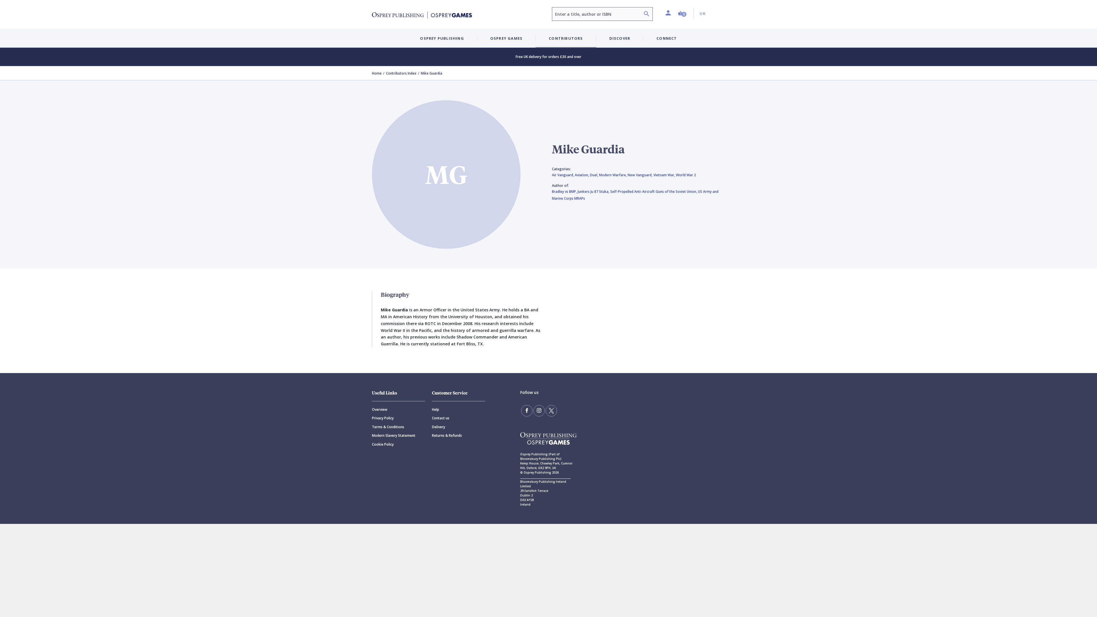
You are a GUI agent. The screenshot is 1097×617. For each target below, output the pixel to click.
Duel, (594, 175)
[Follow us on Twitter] (551, 410)
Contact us (440, 418)
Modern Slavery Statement (393, 435)
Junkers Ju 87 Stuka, (594, 191)
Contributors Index (401, 73)
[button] (682, 13)
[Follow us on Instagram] (539, 410)
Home (377, 73)
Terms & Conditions (388, 426)
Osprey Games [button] (506, 38)
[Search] (646, 14)
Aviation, (582, 175)
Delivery (438, 426)
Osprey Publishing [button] (442, 38)
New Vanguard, (640, 175)
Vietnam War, (664, 175)
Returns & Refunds (447, 435)
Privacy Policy (383, 418)
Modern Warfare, (613, 175)
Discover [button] (619, 38)
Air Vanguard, (563, 175)
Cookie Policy (383, 444)
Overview (379, 409)
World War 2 (686, 175)
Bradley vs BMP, (565, 191)
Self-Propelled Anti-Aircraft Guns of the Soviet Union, (654, 191)
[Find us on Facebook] (527, 410)
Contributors (566, 38)
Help (435, 409)
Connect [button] (666, 38)
